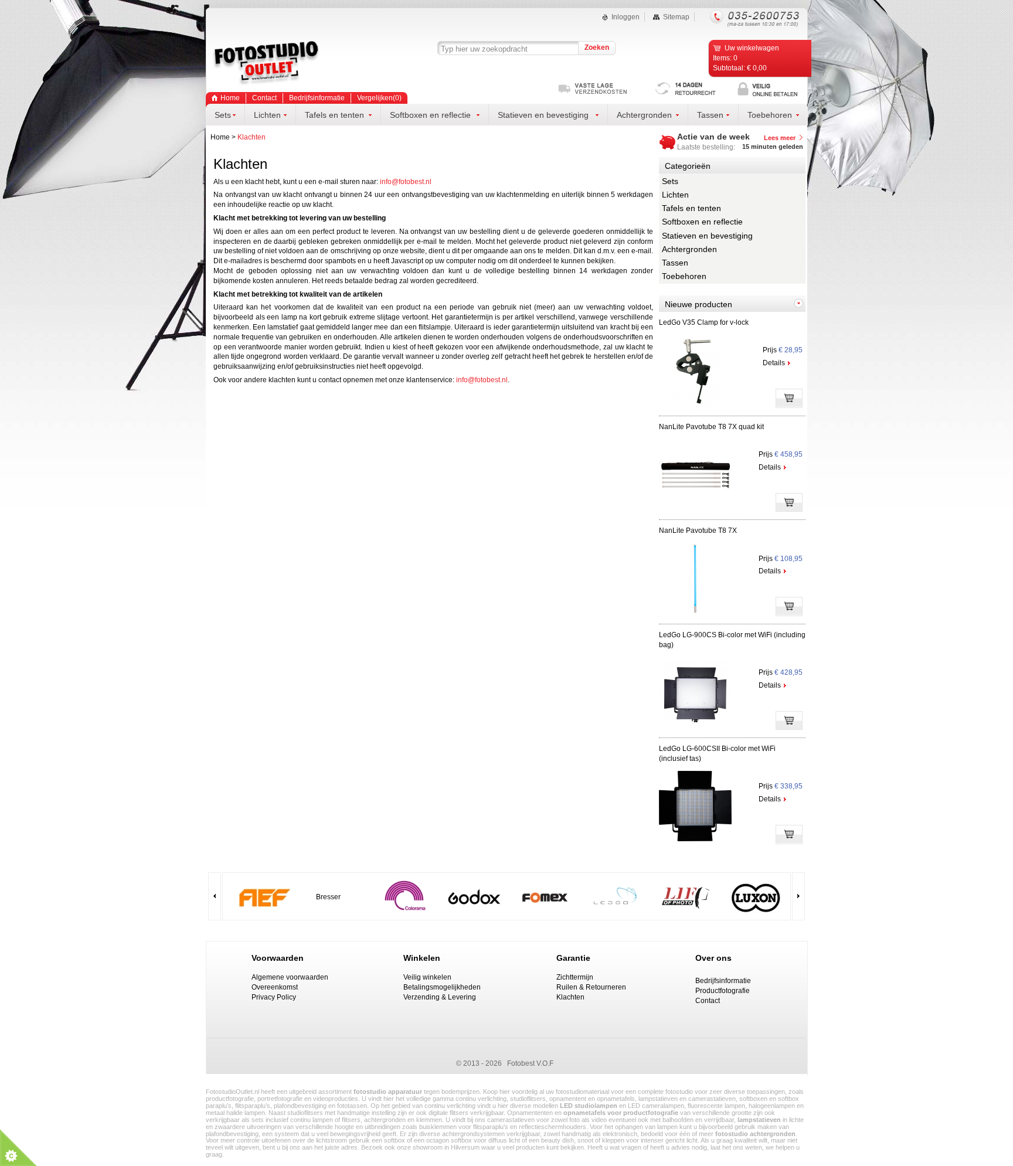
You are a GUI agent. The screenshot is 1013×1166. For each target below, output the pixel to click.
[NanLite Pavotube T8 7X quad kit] (695, 509)
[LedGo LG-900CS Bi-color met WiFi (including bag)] (695, 727)
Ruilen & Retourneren (591, 987)
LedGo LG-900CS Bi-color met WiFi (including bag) (732, 640)
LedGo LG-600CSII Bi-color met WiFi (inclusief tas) (717, 754)
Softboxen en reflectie (702, 221)
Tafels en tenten (691, 208)
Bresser (328, 897)
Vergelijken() (379, 98)
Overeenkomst (274, 987)
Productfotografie (722, 991)
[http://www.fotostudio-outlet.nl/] (288, 63)
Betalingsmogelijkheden (442, 987)
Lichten (675, 194)
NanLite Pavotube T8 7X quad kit (711, 427)
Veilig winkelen (427, 977)
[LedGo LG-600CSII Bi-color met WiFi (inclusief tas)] (695, 841)
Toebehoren (684, 276)
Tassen (675, 262)
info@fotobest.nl (405, 182)
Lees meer (780, 137)
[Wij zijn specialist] (690, 89)
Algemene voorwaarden (289, 977)
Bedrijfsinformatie (317, 98)
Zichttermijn (574, 977)
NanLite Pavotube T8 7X (698, 530)
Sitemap (676, 17)
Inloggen (625, 17)
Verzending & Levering (439, 997)
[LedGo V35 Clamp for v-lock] (695, 404)
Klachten (251, 137)
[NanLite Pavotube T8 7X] (695, 613)
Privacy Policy (273, 997)
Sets (670, 181)
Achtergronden (689, 249)
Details (774, 363)
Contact (264, 98)
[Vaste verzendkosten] (607, 89)
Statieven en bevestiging (707, 235)
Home (220, 137)
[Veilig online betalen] (772, 89)
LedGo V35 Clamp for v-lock (704, 322)
